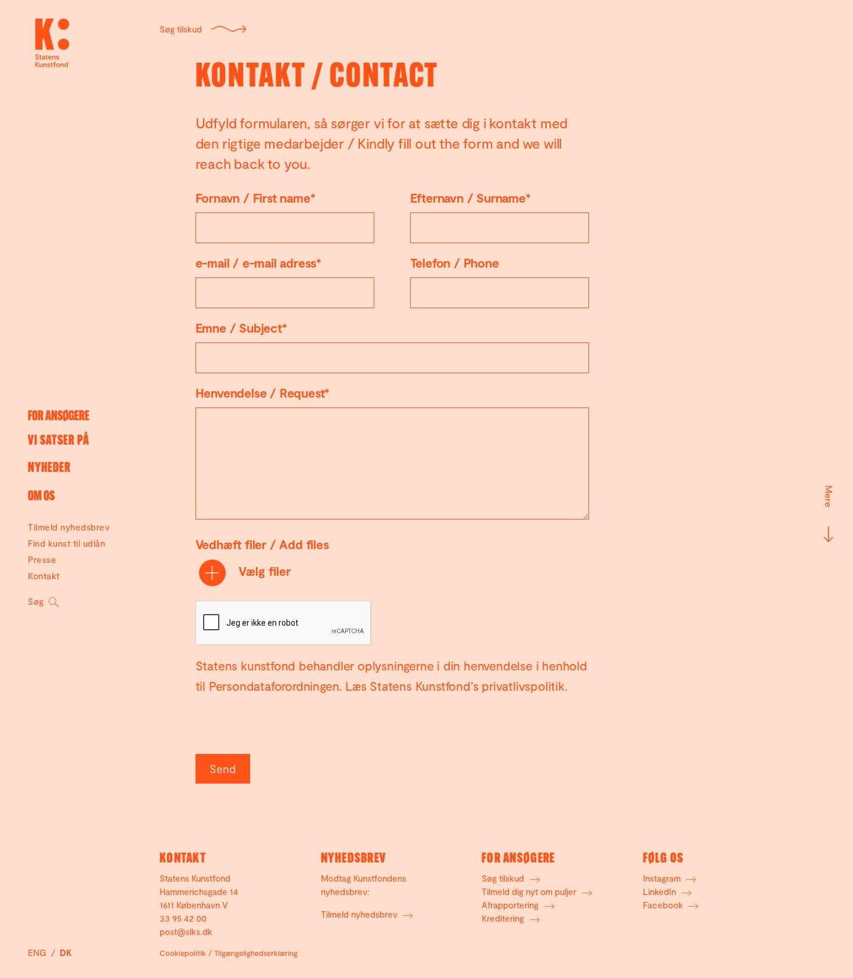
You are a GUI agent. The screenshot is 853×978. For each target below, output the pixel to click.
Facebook (664, 905)
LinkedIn (660, 891)
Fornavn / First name (256, 197)
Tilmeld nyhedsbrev (69, 527)
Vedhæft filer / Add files (262, 544)
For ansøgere (58, 417)
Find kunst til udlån (66, 543)
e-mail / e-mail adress (258, 262)
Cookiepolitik (183, 953)
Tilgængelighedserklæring (256, 953)
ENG (38, 952)
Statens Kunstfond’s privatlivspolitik (467, 686)
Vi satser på (58, 441)
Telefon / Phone (454, 262)
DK (66, 952)
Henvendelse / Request (263, 392)
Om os (41, 497)
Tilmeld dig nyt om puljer (530, 891)
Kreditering (504, 918)
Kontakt (44, 576)
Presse (42, 559)
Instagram (663, 878)
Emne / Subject (241, 327)
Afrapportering (511, 905)
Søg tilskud (181, 29)
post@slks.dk (186, 931)
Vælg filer (263, 571)
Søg (37, 601)
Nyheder (49, 468)
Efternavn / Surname (470, 197)
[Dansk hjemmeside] (52, 43)
